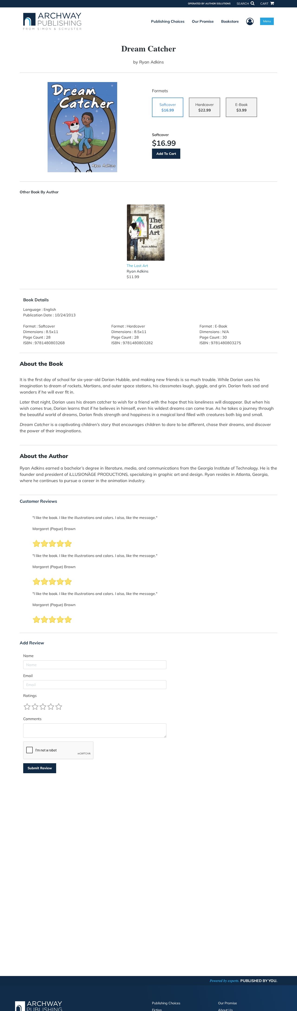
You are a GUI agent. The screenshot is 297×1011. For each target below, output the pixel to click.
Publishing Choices (167, 21)
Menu (267, 21)
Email (28, 675)
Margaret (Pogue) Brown (53, 528)
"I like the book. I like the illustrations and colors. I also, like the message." (94, 517)
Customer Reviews (38, 501)
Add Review (32, 642)
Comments (32, 718)
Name (28, 655)
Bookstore (230, 21)
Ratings (30, 695)
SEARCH (243, 3)
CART (264, 3)
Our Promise (203, 21)
